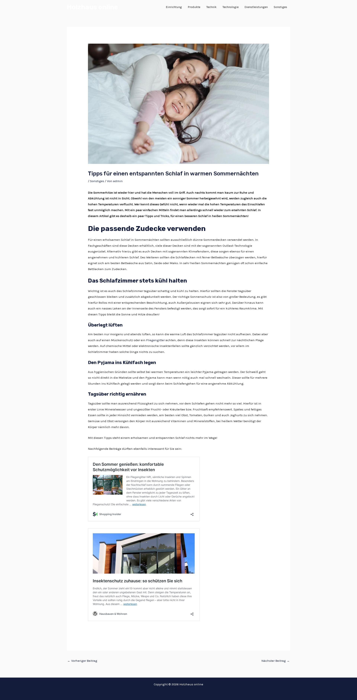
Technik (211, 7)
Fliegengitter (155, 340)
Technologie (230, 7)
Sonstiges (280, 7)
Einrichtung (174, 7)
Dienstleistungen (256, 7)
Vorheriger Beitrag (82, 661)
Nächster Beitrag (275, 661)
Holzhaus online (92, 7)
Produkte (194, 7)
